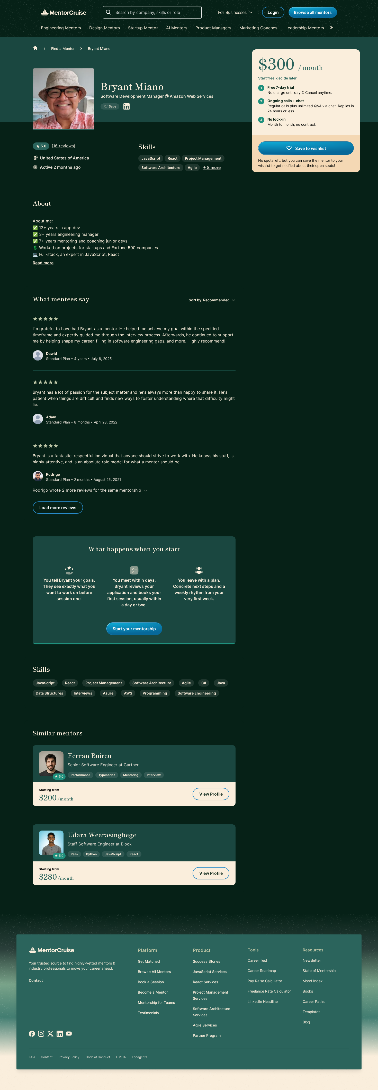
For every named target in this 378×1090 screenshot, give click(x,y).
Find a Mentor (63, 48)
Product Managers (213, 27)
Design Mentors (104, 27)
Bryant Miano (99, 48)
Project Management (203, 158)
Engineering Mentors (61, 27)
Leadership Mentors (304, 27)
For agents (139, 1057)
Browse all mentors (313, 12)
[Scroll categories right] (333, 27)
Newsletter (312, 960)
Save (112, 106)
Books (308, 991)
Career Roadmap (262, 970)
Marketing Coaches (258, 27)
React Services (205, 982)
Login (273, 12)
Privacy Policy (69, 1057)
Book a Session (151, 982)
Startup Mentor (143, 27)
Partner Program (207, 1035)
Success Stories (206, 961)
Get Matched (149, 961)
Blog (306, 1022)
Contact (36, 980)
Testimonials (148, 1013)
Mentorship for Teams (156, 1002)
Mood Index (313, 981)
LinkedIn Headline (263, 1001)
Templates (311, 1012)
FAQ (32, 1057)
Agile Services (205, 1025)
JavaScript (150, 158)
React (172, 158)
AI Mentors (176, 27)
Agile (192, 167)
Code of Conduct (98, 1057)
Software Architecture (160, 167)
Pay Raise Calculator (265, 981)
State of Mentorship (319, 970)
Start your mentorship (134, 628)
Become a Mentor (153, 992)
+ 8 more (212, 167)
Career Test (257, 960)
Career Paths (314, 1001)
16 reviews (63, 145)
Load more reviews (57, 507)
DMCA (121, 1057)
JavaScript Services (210, 971)
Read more (43, 262)
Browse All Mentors (154, 971)
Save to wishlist (310, 148)
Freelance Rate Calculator (269, 991)
